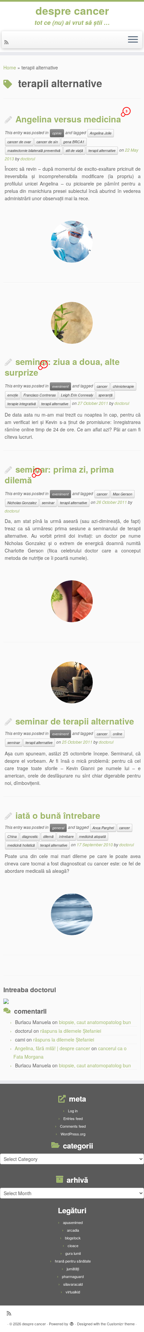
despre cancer (72, 10)
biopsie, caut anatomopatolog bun (95, 1022)
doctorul (27, 158)
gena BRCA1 (73, 141)
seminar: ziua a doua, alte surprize (62, 366)
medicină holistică (21, 845)
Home (9, 67)
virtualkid (73, 1291)
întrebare (66, 836)
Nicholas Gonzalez (22, 502)
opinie (57, 133)
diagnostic (30, 836)
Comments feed (73, 1126)
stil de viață (74, 150)
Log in (73, 1110)
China (12, 836)
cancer (102, 386)
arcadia (73, 1230)
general (58, 827)
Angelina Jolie (101, 133)
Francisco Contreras (39, 394)
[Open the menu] (133, 40)
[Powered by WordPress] (71, 1322)
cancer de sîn (47, 141)
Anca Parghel (103, 827)
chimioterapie (123, 386)
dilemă (48, 836)
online (117, 733)
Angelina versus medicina (68, 119)
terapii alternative (102, 150)
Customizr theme (121, 1323)
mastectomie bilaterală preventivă (33, 150)
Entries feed (73, 1118)
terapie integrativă (21, 403)
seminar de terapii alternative (74, 721)
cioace (73, 1245)
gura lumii (73, 1253)
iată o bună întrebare (57, 815)
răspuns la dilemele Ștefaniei (70, 1030)
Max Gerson (122, 493)
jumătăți (73, 1268)
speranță (105, 394)
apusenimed (73, 1222)
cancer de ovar (19, 141)
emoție (12, 394)
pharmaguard (73, 1276)
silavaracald (73, 1284)
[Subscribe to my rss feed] (7, 42)
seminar (48, 502)
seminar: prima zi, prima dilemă (59, 474)
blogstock (73, 1237)
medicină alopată (92, 836)
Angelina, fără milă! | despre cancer (52, 1048)
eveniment (60, 386)
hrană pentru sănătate (73, 1261)
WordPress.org (73, 1133)
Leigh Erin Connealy (77, 394)
